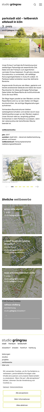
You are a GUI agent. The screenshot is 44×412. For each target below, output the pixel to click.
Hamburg (32, 347)
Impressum (6, 387)
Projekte (5, 359)
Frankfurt (23, 347)
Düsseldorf (6, 347)
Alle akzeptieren (22, 393)
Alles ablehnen (22, 405)
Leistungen (6, 354)
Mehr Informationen (22, 399)
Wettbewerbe (7, 362)
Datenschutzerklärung (16, 387)
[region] (22, 389)
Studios (5, 357)
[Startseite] (22, 342)
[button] (35, 5)
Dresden (15, 347)
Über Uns (5, 365)
